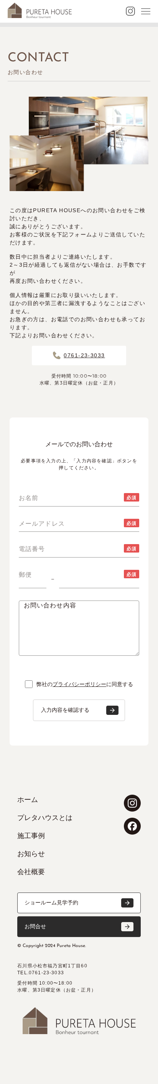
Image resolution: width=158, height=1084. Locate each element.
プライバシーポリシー (79, 684)
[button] (78, 903)
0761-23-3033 (84, 355)
